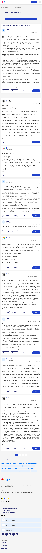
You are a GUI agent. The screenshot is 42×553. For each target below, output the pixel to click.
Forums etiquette (7, 510)
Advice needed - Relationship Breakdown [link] (13, 12)
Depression (15, 463)
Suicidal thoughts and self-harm (14, 468)
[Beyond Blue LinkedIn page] (17, 534)
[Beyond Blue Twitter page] (13, 534)
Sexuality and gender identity (28, 465)
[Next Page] (26, 455)
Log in (27, 2)
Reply (36, 90)
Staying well (3, 468)
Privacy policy (4, 548)
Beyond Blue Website (7, 479)
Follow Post (14, 90)
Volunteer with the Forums (9, 512)
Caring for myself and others (17, 7)
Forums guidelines (7, 503)
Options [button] (36, 9)
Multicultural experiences (31, 463)
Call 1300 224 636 (10, 519)
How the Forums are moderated (10, 508)
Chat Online (9, 524)
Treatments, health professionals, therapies (9, 470)
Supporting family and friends (27, 468)
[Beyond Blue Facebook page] (3, 534)
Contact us (3, 542)
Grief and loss (21, 463)
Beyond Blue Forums (6, 2)
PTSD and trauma (4, 465)
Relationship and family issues (10, 9)
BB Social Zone (9, 463)
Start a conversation (21, 19)
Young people (34, 470)
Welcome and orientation (25, 470)
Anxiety (2, 463)
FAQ (4, 506)
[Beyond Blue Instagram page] (10, 534)
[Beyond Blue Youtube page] (6, 534)
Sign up (34, 2)
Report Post (23, 90)
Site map (3, 550)
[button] (3, 91)
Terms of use (4, 545)
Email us (8, 529)
